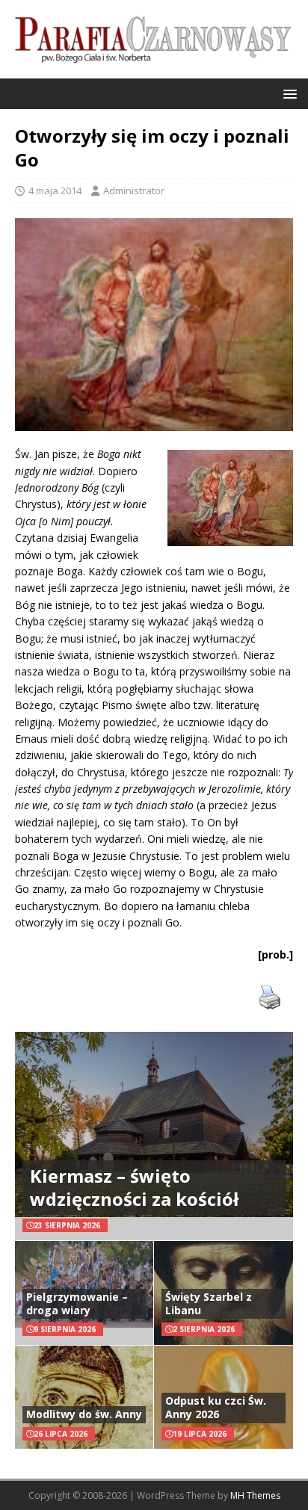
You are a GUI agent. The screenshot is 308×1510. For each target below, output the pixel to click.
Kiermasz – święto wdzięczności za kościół (134, 1187)
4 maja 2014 (54, 190)
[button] (287, 93)
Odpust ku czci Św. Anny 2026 (215, 1407)
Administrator (133, 190)
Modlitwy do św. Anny (84, 1414)
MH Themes (255, 1495)
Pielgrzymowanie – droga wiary (77, 1303)
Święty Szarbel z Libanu (208, 1303)
